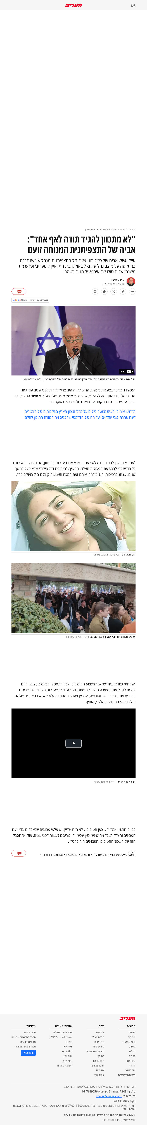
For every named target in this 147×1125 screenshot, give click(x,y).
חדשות (132, 1032)
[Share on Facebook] (123, 291)
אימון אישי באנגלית (62, 1032)
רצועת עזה (99, 854)
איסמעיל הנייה (117, 854)
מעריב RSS (98, 1046)
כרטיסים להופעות (127, 1075)
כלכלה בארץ (129, 1042)
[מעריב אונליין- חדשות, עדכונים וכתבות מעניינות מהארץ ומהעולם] (73, 5)
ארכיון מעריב (97, 1065)
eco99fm (67, 1051)
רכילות (132, 1051)
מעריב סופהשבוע (95, 1051)
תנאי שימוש (30, 1032)
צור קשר (100, 1032)
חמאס (132, 854)
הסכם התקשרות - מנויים (23, 1037)
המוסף (100, 1056)
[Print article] (95, 291)
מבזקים (132, 1037)
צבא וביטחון (91, 229)
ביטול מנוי (99, 1075)
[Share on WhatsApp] (104, 291)
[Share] (132, 291)
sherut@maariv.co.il (109, 1096)
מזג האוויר (130, 1070)
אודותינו (100, 1070)
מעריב (133, 229)
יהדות (133, 1065)
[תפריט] (139, 5)
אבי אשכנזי (117, 280)
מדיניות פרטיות (28, 1042)
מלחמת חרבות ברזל (51, 854)
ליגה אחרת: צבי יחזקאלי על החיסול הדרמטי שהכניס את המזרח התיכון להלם (80, 417)
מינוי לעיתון (98, 1061)
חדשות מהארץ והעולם (114, 229)
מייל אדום (99, 1042)
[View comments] (18, 291)
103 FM (67, 1046)
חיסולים (85, 854)
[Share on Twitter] (113, 291)
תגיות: (132, 851)
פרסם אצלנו (98, 1037)
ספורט (132, 1046)
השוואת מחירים (64, 1065)
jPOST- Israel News (61, 1037)
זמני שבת (67, 1061)
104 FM (67, 1056)
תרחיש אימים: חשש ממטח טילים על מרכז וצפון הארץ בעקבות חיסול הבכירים (80, 411)
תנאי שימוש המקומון (26, 1046)
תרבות (132, 1056)
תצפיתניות (72, 854)
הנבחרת (131, 1061)
